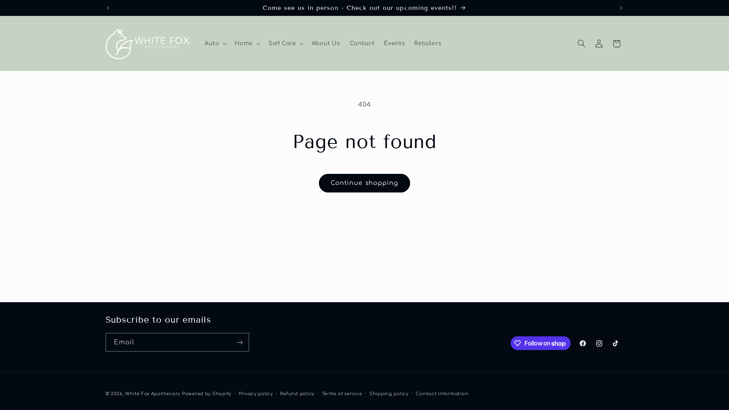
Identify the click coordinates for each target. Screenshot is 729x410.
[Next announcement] (621, 8)
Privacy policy (256, 393)
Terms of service (342, 393)
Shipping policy (389, 393)
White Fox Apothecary (152, 393)
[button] (215, 43)
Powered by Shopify (206, 393)
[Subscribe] (239, 342)
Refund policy (297, 393)
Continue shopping (364, 183)
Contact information (442, 393)
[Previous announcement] (107, 8)
